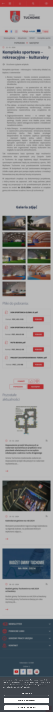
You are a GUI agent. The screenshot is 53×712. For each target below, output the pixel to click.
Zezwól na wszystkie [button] (26, 707)
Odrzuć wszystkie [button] (26, 700)
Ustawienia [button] (26, 693)
